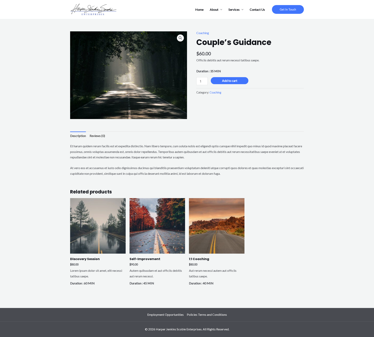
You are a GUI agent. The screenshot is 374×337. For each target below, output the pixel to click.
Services (234, 9)
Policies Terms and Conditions (207, 314)
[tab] (78, 135)
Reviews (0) (97, 136)
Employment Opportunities (165, 314)
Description (78, 136)
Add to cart (229, 80)
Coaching (202, 33)
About (214, 9)
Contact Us (257, 9)
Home (199, 9)
